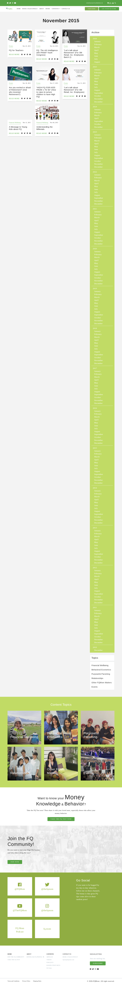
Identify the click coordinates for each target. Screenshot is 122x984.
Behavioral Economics (101, 670)
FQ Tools (49, 968)
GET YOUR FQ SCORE (109, 8)
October (97, 96)
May (96, 53)
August (97, 62)
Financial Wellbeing (15, 122)
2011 (95, 607)
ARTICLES (50, 957)
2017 (95, 368)
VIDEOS (49, 959)
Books (48, 8)
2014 (95, 488)
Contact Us (66, 8)
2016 (95, 408)
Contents (55, 8)
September (98, 93)
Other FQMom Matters (102, 683)
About (41, 8)
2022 (95, 172)
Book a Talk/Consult (30, 8)
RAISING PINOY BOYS (53, 965)
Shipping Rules (37, 981)
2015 (95, 448)
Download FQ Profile (35, 957)
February (98, 44)
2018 (95, 328)
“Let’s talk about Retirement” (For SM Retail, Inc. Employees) (74, 89)
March (97, 47)
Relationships (97, 678)
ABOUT (29, 954)
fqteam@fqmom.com (68, 959)
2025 (95, 67)
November (98, 99)
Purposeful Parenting (101, 674)
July (96, 59)
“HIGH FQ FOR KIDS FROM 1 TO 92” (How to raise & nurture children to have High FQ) (46, 92)
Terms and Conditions (13, 981)
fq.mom (47, 929)
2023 (95, 132)
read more (14, 54)
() (110, 3)
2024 (95, 107)
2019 (95, 288)
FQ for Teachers (16, 50)
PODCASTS (50, 962)
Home (19, 8)
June (96, 56)
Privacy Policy (26, 981)
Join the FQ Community (16, 957)
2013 (95, 528)
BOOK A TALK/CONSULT (70, 957)
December (98, 102)
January (97, 41)
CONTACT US (67, 954)
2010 (95, 647)
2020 (95, 249)
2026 (95, 38)
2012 (95, 568)
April (96, 50)
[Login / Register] (113, 3)
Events (11, 46)
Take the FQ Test (14, 959)
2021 (95, 209)
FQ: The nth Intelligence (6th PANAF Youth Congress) (47, 52)
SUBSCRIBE (91, 8)
